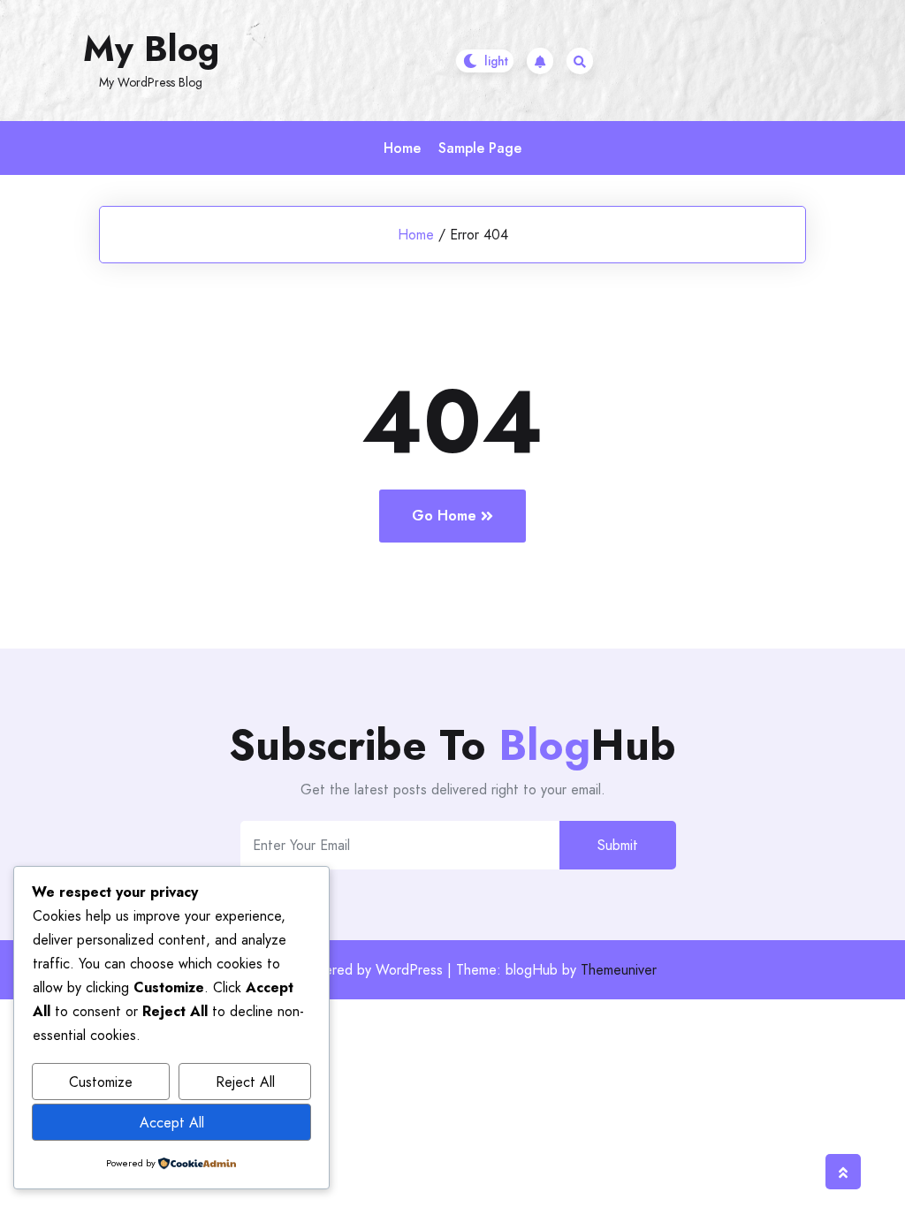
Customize (101, 1082)
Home (402, 148)
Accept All (172, 1122)
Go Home (444, 515)
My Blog (151, 49)
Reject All (245, 1082)
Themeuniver (619, 970)
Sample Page (479, 148)
